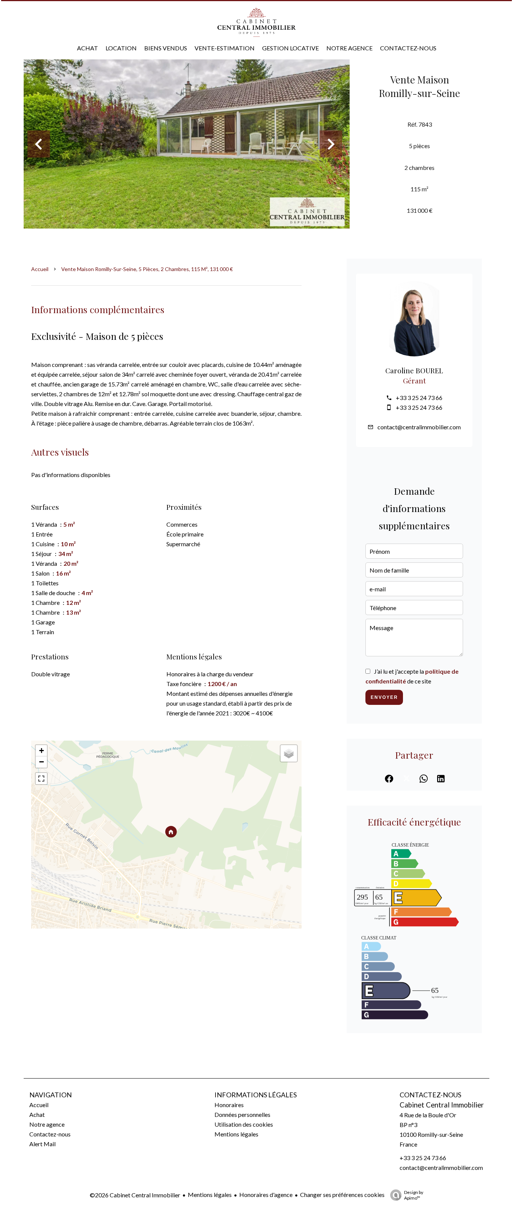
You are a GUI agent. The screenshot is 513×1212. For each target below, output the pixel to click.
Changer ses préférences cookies (342, 1194)
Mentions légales (210, 1194)
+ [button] (41, 750)
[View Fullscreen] (41, 778)
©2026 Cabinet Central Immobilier (135, 1194)
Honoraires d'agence (266, 1194)
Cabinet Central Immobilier (442, 1105)
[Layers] (289, 753)
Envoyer (384, 697)
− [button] (41, 762)
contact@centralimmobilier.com (419, 426)
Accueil (39, 269)
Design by (413, 1195)
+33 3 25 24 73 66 (419, 397)
